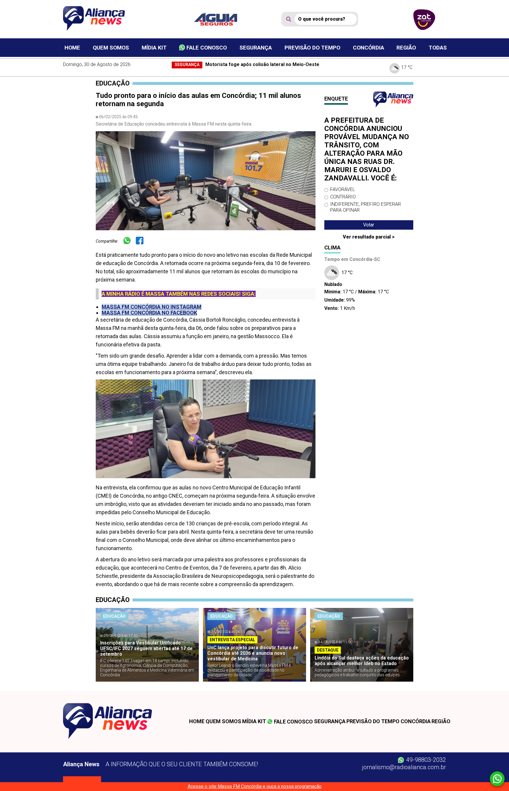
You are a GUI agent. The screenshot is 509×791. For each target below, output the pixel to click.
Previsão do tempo (312, 47)
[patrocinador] (219, 19)
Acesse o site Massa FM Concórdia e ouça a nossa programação (255, 786)
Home (72, 47)
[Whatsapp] (129, 241)
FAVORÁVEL (342, 189)
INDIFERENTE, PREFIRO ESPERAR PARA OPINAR (365, 207)
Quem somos (111, 47)
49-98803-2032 (425, 760)
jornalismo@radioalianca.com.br (404, 767)
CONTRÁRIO (343, 197)
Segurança (255, 47)
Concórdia (368, 47)
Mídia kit (154, 47)
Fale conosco (206, 47)
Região (406, 47)
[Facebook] (142, 241)
